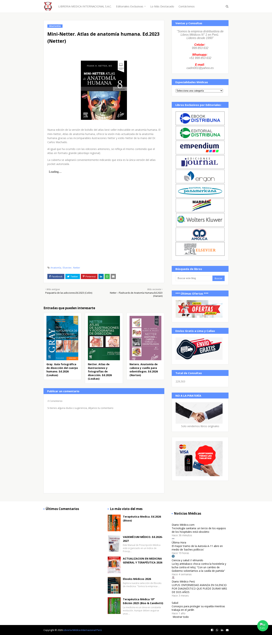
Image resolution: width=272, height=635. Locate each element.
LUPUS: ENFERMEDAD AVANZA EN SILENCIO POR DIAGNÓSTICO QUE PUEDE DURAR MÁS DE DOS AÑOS (199, 588)
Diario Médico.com (183, 524)
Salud (175, 602)
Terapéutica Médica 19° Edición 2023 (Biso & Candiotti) (143, 601)
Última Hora (179, 542)
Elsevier (67, 267)
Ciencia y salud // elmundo (187, 560)
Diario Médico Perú (183, 581)
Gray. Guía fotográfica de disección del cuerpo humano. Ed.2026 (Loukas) (62, 369)
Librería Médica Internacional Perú (82, 630)
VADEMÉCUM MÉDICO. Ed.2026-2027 (143, 539)
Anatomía (56, 267)
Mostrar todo (181, 617)
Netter (76, 267)
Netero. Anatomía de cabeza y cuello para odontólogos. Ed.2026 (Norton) (144, 369)
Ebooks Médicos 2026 (137, 579)
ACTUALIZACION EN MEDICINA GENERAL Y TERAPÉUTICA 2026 (142, 560)
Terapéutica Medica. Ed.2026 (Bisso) (142, 518)
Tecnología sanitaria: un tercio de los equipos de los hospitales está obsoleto (199, 529)
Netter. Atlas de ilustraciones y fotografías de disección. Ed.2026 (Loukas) (100, 371)
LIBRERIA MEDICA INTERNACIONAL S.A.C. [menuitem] (85, 6)
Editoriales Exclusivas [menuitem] (129, 6)
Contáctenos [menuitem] (187, 6)
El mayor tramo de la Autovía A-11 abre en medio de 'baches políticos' (197, 547)
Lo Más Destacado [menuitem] (162, 6)
